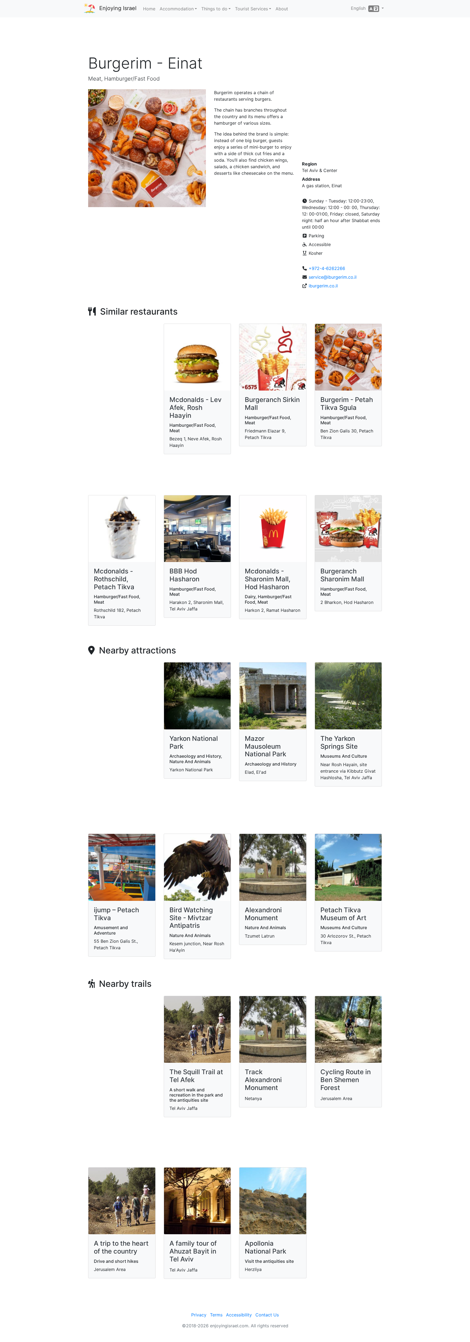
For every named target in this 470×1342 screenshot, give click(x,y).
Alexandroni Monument (263, 914)
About (282, 8)
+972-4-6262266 (327, 268)
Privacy (198, 1315)
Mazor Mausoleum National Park (265, 746)
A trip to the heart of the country (121, 1247)
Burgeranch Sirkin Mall (272, 403)
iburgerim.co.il (323, 285)
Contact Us (267, 1315)
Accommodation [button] (177, 8)
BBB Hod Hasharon (184, 575)
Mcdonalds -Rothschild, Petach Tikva (114, 579)
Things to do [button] (214, 8)
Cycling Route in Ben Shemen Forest (345, 1080)
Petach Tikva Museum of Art (343, 914)
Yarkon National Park (193, 742)
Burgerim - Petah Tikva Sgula (346, 403)
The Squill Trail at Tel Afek (196, 1076)
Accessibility (239, 1315)
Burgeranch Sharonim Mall (342, 575)
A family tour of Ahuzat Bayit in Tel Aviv (193, 1251)
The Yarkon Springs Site (339, 742)
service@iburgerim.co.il (333, 277)
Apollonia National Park (265, 1247)
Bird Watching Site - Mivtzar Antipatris (191, 918)
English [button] (359, 8)
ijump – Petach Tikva (116, 914)
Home (149, 8)
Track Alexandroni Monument (263, 1080)
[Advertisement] (235, 38)
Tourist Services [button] (251, 8)
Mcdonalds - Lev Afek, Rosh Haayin (195, 407)
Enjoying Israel (118, 8)
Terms (216, 1315)
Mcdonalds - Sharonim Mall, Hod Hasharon (267, 579)
